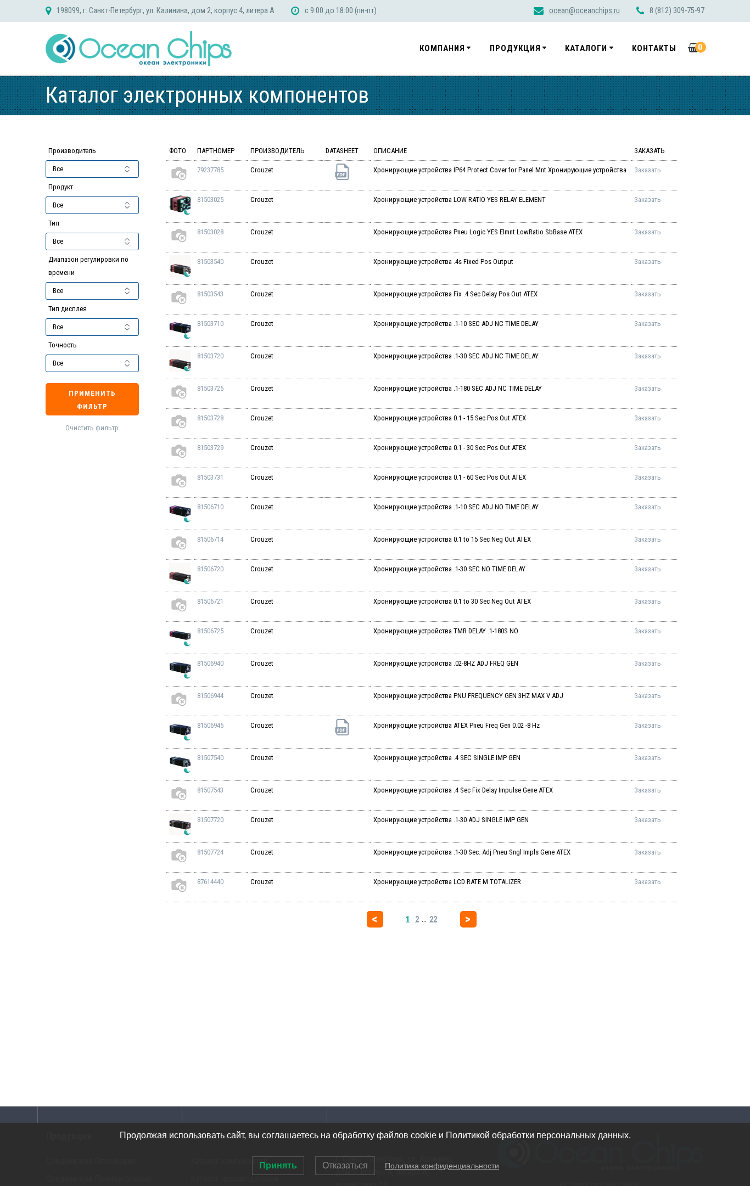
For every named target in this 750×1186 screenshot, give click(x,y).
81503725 (210, 388)
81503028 (210, 232)
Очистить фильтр (92, 428)
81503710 (210, 323)
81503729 (210, 447)
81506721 (210, 601)
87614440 (210, 882)
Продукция (515, 48)
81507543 (210, 790)
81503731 (210, 477)
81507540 (210, 758)
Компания (442, 48)
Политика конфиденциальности (442, 1165)
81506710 (210, 507)
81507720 (210, 820)
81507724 (210, 852)
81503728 (210, 418)
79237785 (210, 170)
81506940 (210, 663)
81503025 (210, 199)
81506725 (210, 631)
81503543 (210, 294)
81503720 (210, 356)
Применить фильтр (92, 400)
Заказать (647, 170)
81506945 (210, 725)
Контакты (654, 48)
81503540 (210, 261)
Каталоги (586, 48)
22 (433, 919)
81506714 (210, 539)
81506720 (210, 569)
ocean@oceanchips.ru (584, 10)
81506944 (210, 696)
